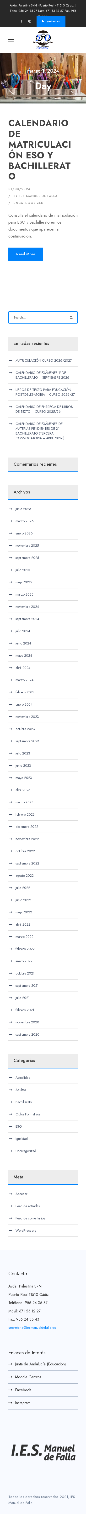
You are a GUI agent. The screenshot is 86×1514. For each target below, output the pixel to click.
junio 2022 (23, 900)
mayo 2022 (24, 912)
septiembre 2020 (27, 1034)
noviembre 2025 (27, 545)
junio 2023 (23, 765)
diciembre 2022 (27, 826)
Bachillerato (24, 1102)
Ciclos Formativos (28, 1114)
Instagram (22, 1403)
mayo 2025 (24, 582)
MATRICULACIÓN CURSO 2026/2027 (44, 360)
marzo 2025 (24, 594)
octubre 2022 (25, 851)
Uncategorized (28, 203)
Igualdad (22, 1138)
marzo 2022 (24, 936)
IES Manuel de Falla (38, 196)
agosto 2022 (25, 875)
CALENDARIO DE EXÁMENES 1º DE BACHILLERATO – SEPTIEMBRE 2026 (42, 375)
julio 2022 (23, 887)
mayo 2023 (24, 777)
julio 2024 (23, 631)
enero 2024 (24, 704)
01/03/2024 (19, 189)
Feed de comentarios (30, 1218)
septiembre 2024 (27, 618)
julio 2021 (23, 997)
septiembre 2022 (27, 863)
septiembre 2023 (27, 741)
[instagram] (29, 21)
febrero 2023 (25, 814)
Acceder (21, 1193)
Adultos (21, 1089)
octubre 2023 (25, 728)
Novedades (51, 21)
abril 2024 (23, 667)
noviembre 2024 (27, 606)
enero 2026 (24, 533)
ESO (19, 1126)
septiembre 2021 (27, 985)
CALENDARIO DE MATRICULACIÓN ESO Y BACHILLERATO (39, 150)
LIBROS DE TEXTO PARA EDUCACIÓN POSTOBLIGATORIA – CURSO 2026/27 (45, 392)
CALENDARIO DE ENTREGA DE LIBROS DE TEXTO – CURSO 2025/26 (44, 409)
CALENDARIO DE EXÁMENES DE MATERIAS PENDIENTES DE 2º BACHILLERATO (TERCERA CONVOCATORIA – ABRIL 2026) (40, 431)
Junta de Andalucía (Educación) (40, 1364)
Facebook (23, 1390)
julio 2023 (23, 753)
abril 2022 (23, 924)
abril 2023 (23, 790)
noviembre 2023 (27, 716)
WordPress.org (26, 1230)
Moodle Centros (28, 1377)
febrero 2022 (25, 948)
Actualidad (23, 1077)
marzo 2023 (24, 802)
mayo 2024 (24, 655)
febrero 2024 (25, 692)
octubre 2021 (25, 973)
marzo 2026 (25, 521)
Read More (25, 254)
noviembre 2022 (27, 838)
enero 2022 (24, 961)
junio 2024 (23, 643)
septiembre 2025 (27, 557)
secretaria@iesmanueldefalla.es (32, 1327)
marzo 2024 (24, 680)
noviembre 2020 (27, 1022)
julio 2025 (23, 570)
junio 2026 (23, 508)
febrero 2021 (25, 1010)
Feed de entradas (28, 1206)
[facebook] (21, 21)
